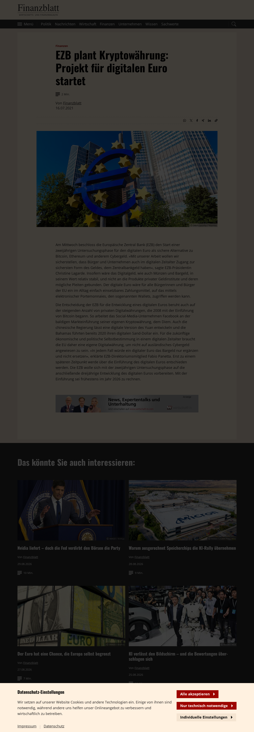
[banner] (127, 366)
